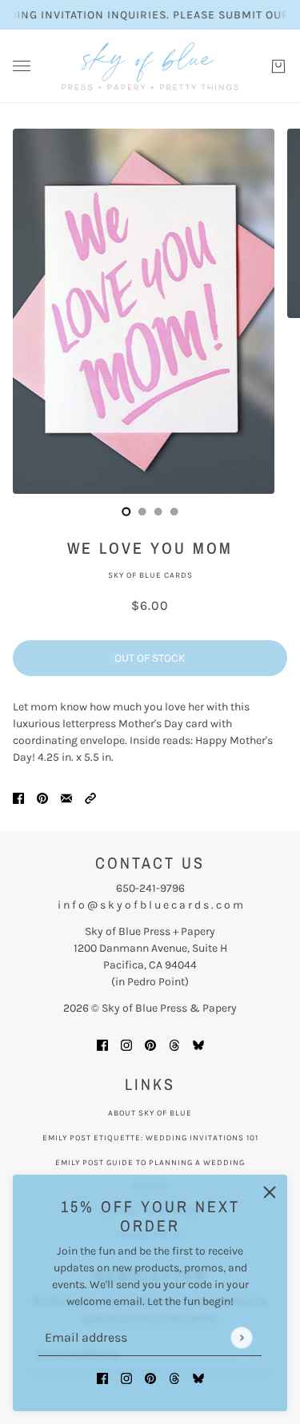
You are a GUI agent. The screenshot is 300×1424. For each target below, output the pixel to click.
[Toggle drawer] (21, 66)
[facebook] (102, 1377)
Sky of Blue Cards (150, 575)
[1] (142, 511)
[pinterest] (150, 1377)
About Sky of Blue (150, 1113)
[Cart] (278, 66)
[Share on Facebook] (18, 797)
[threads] (174, 1377)
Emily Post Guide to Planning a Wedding (150, 1162)
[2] (158, 511)
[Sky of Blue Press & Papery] (150, 66)
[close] (270, 1192)
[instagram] (126, 1377)
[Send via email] (66, 797)
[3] (174, 511)
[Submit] (241, 1337)
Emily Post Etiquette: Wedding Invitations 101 (150, 1138)
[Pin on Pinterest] (42, 797)
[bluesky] (198, 1377)
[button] (90, 797)
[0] (126, 511)
